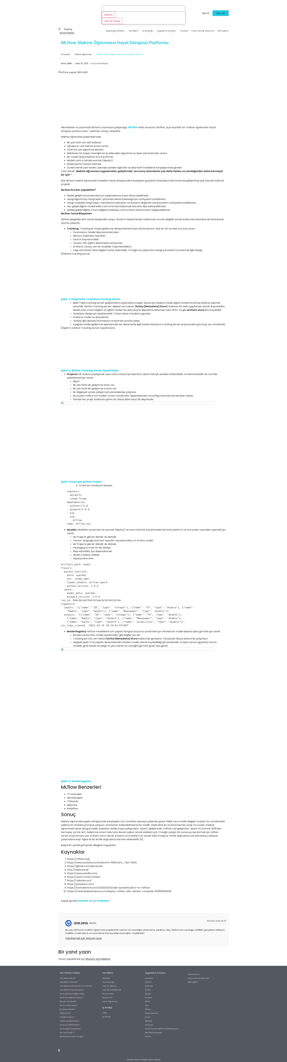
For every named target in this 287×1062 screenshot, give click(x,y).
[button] (116, 31)
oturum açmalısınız (97, 959)
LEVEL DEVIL (81, 923)
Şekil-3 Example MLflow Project (81, 482)
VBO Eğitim (223, 30)
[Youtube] (145, 1044)
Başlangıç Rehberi (115, 30)
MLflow (133, 127)
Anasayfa (65, 54)
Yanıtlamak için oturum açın (83, 938)
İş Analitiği (147, 30)
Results (108, 14)
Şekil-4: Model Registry (76, 781)
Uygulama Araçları (166, 30)
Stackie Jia (85, 901)
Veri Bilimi (133, 30)
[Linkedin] (148, 1044)
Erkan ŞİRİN (66, 63)
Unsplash (103, 901)
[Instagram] (142, 1044)
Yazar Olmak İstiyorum (203, 30)
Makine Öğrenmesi (83, 54)
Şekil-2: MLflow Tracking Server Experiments (90, 370)
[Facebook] (138, 1044)
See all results (112, 20)
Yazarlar (184, 30)
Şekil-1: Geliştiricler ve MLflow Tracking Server (90, 299)
